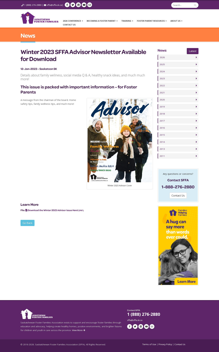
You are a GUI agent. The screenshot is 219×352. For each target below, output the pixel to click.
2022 (162, 85)
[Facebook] (67, 4)
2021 (162, 92)
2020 (162, 99)
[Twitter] (72, 4)
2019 (162, 106)
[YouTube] (84, 4)
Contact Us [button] (178, 195)
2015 (162, 134)
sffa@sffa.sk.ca (54, 5)
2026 (162, 57)
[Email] (89, 4)
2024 (162, 71)
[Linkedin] (78, 4)
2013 (162, 148)
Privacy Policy (165, 344)
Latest (192, 51)
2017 (162, 120)
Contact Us (179, 344)
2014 (162, 141)
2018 (162, 113)
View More (77, 330)
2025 (162, 64)
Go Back (27, 223)
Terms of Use (149, 344)
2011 (162, 156)
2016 (162, 127)
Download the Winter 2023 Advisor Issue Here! (53, 210)
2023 (162, 78)
